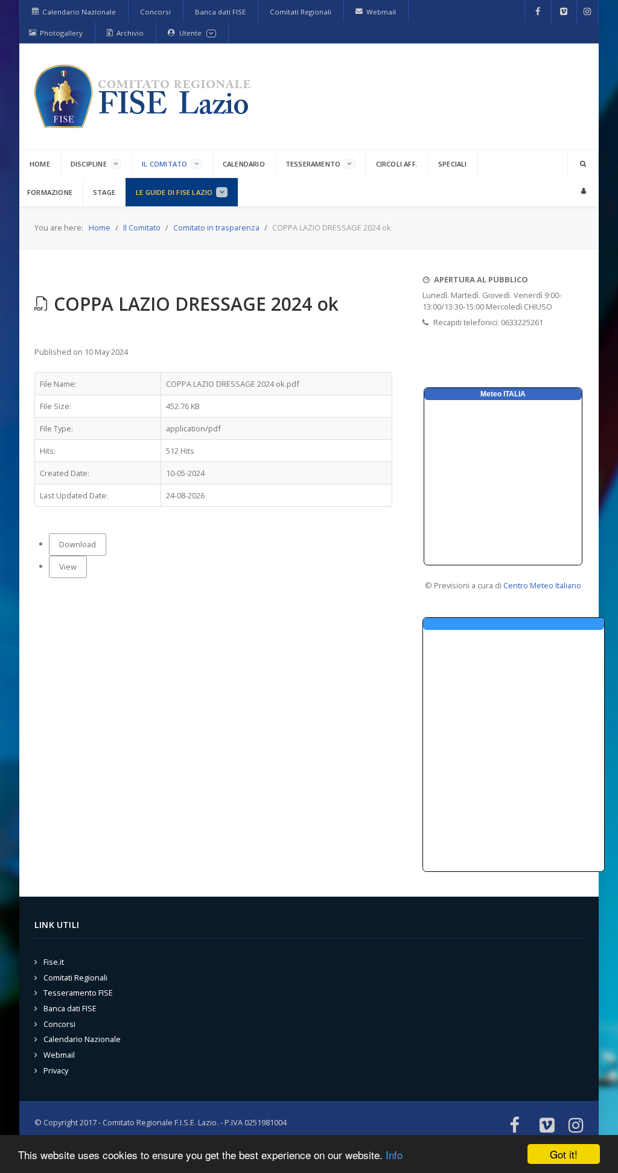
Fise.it (53, 961)
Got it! (564, 1154)
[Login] (584, 190)
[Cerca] (583, 163)
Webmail (59, 1054)
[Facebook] (538, 11)
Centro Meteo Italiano (542, 585)
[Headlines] (144, 96)
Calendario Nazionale (82, 1039)
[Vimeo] (564, 11)
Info (394, 1154)
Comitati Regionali (75, 977)
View (68, 566)
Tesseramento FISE (78, 992)
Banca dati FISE (70, 1008)
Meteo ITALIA (503, 394)
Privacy (55, 1070)
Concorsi (59, 1024)
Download (77, 544)
